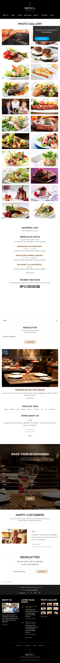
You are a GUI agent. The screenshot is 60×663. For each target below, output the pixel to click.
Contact (35, 15)
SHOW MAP (39, 587)
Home (2, 581)
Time (3, 473)
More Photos (44, 616)
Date (3, 465)
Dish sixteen (44, 173)
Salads (18, 409)
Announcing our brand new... (30, 246)
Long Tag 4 (29, 409)
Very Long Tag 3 (52, 409)
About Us (5, 15)
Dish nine (15, 122)
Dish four (15, 70)
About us (19, 645)
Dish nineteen (15, 208)
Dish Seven (44, 87)
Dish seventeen (16, 191)
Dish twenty (44, 208)
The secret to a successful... (30, 264)
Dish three (44, 52)
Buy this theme (42, 38)
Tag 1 (42, 409)
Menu (13, 15)
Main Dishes (12, 409)
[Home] (30, 4)
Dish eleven (15, 139)
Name (32, 481)
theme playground (46, 32)
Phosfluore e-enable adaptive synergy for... (31, 622)
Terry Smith (30, 429)
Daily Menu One (15, 35)
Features (44, 15)
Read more (5, 624)
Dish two (15, 52)
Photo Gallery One (15, 104)
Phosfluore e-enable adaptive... (30, 255)
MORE (15, 37)
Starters (23, 409)
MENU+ (30, 8)
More (30, 436)
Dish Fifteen (15, 173)
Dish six (15, 87)
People (4, 481)
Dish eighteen (44, 191)
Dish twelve (44, 139)
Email (4, 489)
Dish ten (44, 122)
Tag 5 (46, 409)
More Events (28, 637)
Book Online (27, 15)
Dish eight (44, 104)
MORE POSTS (30, 273)
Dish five (44, 70)
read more (30, 398)
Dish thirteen (15, 156)
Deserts (6, 409)
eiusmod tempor (41, 393)
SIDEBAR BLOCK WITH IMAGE (30, 389)
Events (20, 15)
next (55, 526)
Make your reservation (30, 454)
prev (4, 526)
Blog (51, 15)
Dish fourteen (44, 156)
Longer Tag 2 (36, 409)
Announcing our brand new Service (30, 606)
